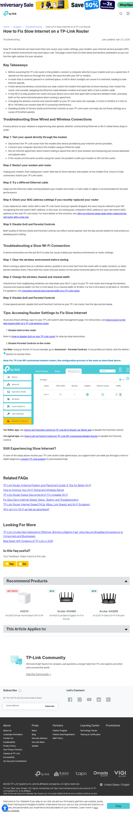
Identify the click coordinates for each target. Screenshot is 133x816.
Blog (34, 734)
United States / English (116, 784)
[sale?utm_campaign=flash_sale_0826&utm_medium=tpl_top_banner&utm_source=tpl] (66, 5)
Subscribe (49, 706)
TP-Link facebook (70, 699)
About (7, 725)
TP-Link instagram (79, 699)
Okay (118, 806)
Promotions (113, 725)
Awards (35, 746)
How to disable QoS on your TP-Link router (33, 336)
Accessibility (9, 757)
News (34, 730)
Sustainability (9, 742)
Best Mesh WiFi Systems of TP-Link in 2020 (28, 541)
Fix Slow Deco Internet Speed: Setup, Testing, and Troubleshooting (40, 499)
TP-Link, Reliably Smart (10, 12)
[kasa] (61, 774)
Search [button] (121, 11)
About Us (7, 730)
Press (35, 725)
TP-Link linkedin (98, 699)
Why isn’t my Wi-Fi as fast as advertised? (26, 509)
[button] (20, 691)
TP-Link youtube (89, 699)
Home (6, 26)
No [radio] (24, 564)
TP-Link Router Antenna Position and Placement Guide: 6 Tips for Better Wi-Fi (47, 485)
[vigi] (120, 774)
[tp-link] (42, 774)
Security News (38, 742)
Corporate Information (13, 734)
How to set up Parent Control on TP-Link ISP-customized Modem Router (61, 436)
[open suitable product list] (125, 629)
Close (127, 5)
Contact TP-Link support (33, 459)
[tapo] (81, 774)
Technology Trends (88, 730)
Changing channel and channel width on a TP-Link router (50, 290)
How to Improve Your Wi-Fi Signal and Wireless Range (33, 490)
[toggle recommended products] (125, 581)
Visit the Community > (38, 674)
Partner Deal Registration (64, 734)
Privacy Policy (9, 746)
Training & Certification (90, 734)
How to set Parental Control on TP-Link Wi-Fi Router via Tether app (57, 429)
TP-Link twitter (108, 699)
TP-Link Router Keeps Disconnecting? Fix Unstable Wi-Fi (35, 494)
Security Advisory (39, 738)
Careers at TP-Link (11, 753)
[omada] (100, 774)
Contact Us (8, 738)
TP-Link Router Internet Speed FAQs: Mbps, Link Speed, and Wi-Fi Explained (46, 504)
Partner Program (60, 730)
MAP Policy (58, 738)
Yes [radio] (11, 564)
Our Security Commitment (14, 761)
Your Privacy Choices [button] (12, 749)
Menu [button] (128, 11)
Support (17, 26)
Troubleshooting (33, 26)
